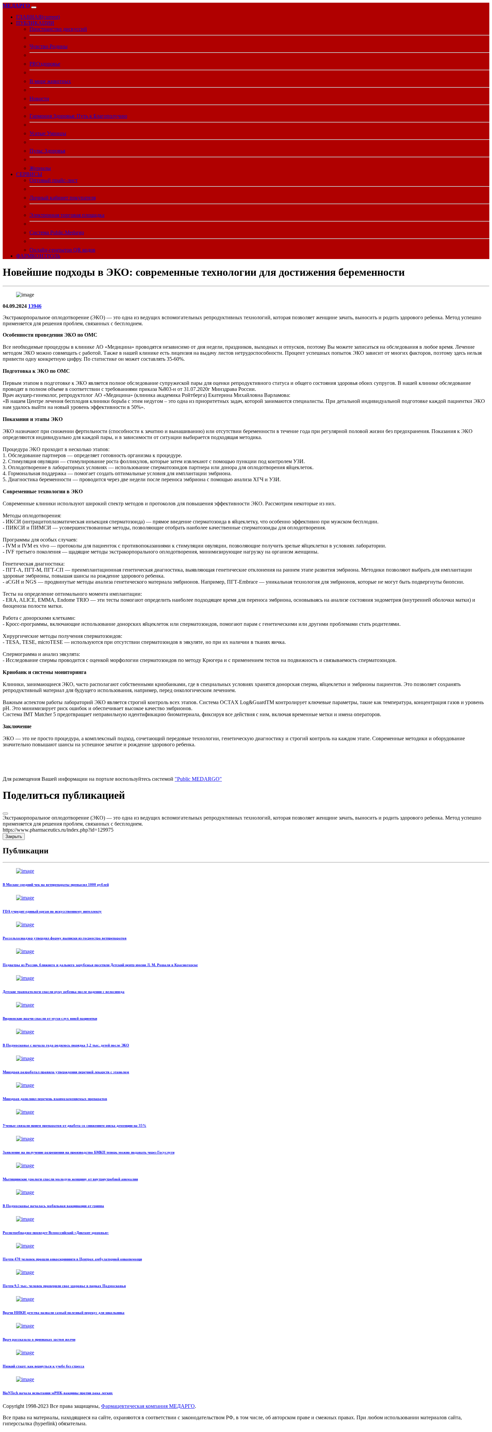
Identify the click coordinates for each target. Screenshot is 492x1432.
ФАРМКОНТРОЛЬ (38, 256)
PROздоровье (44, 64)
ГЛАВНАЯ (38, 17)
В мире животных (50, 81)
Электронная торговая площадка (66, 215)
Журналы (40, 168)
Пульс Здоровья (47, 151)
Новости (39, 98)
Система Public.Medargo (56, 232)
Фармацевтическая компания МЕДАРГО (148, 1406)
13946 (35, 306)
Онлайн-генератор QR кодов (62, 250)
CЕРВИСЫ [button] (29, 174)
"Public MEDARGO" (198, 779)
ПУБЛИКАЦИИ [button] (35, 23)
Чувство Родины (48, 46)
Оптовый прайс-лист (53, 180)
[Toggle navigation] (33, 7)
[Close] (5, 814)
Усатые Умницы (47, 133)
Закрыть (13, 836)
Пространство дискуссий (58, 29)
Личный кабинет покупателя (62, 197)
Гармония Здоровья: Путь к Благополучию (78, 116)
